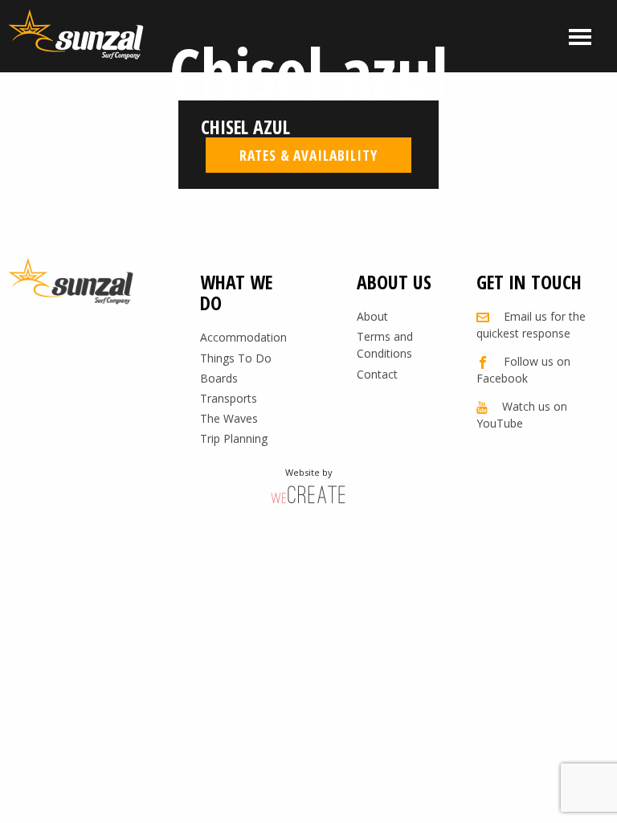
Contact (377, 374)
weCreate (308, 494)
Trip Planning (234, 438)
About (372, 316)
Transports (228, 398)
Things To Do (236, 358)
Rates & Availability (308, 155)
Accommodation (243, 337)
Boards (219, 378)
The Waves (229, 418)
